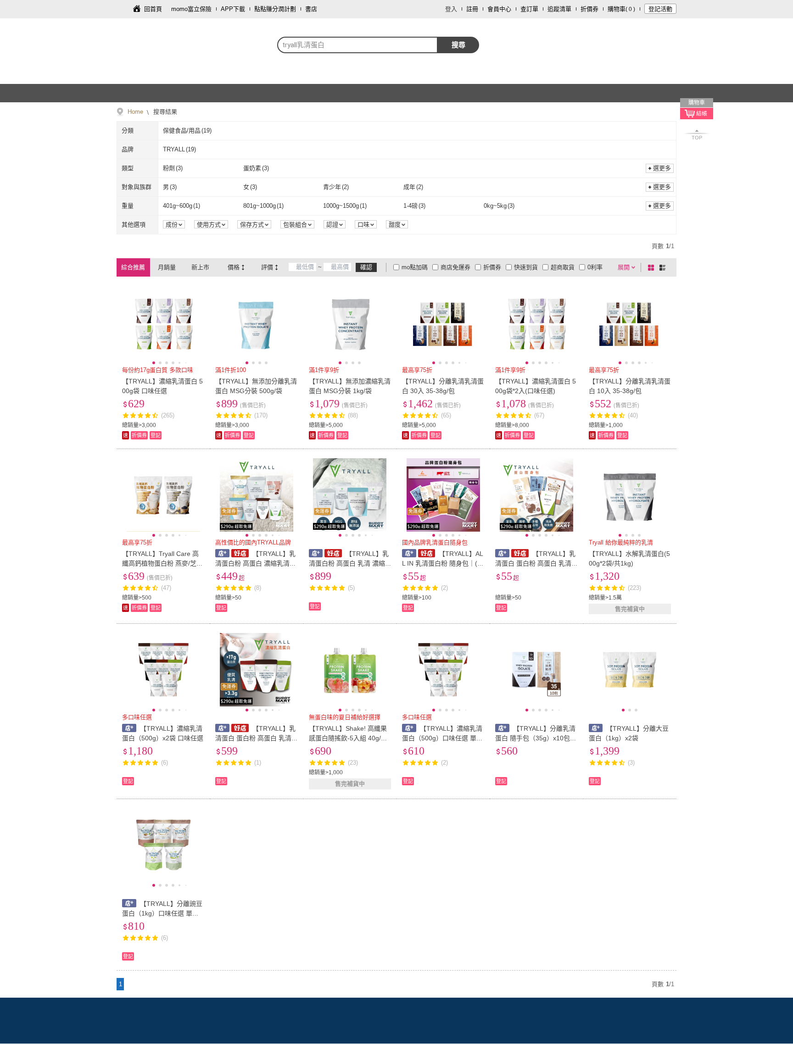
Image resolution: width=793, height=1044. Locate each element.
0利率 (595, 267)
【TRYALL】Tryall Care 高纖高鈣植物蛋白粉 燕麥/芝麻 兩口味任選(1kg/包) (162, 563)
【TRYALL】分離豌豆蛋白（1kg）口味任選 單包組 (162, 913)
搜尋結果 (164, 111)
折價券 (589, 9)
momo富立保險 (191, 9)
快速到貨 (526, 267)
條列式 (664, 267)
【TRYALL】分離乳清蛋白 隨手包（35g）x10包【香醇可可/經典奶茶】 (535, 738)
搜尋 (458, 45)
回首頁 (153, 9)
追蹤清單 (559, 9)
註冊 (472, 9)
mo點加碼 (415, 267)
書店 (311, 9)
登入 (451, 9)
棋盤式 (652, 267)
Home (135, 111)
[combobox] (357, 45)
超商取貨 (563, 267)
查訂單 (529, 9)
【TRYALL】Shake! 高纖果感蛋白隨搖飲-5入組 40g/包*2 (349, 738)
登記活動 (660, 9)
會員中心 (499, 9)
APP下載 (233, 9)
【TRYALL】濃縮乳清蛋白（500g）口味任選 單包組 (442, 738)
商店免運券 (455, 267)
